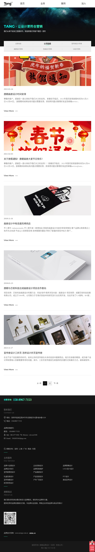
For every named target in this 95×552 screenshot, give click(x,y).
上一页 (39, 383)
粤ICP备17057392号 (48, 548)
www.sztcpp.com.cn (21, 533)
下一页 (56, 383)
